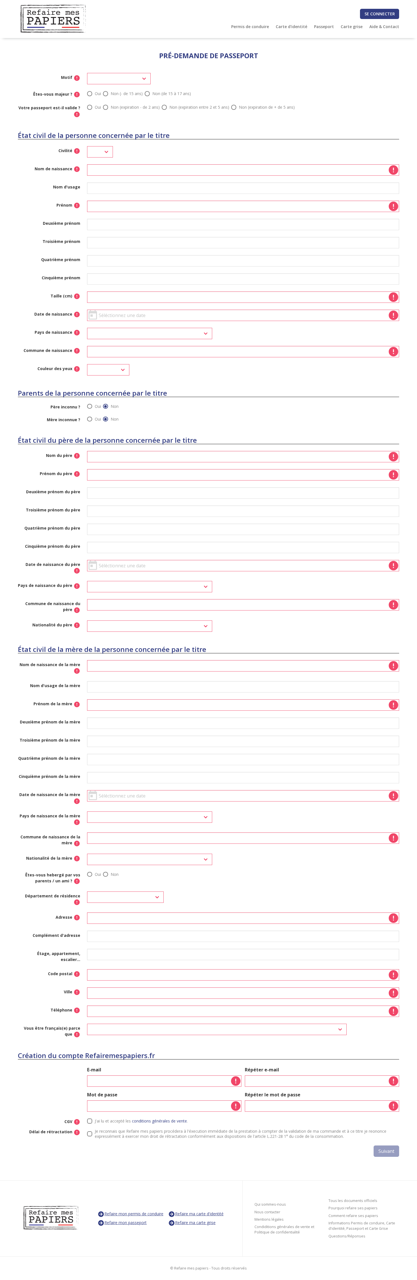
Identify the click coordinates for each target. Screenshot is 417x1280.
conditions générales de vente (159, 1121)
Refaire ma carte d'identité (199, 1213)
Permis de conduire (250, 26)
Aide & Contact (384, 26)
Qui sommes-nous (270, 1204)
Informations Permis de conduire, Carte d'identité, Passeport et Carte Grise (361, 1226)
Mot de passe (102, 1095)
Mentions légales (269, 1219)
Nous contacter (267, 1212)
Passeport (324, 26)
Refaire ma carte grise (195, 1222)
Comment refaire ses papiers (353, 1215)
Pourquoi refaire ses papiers (353, 1208)
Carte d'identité (291, 26)
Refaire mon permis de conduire (133, 1213)
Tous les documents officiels (352, 1200)
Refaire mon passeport (125, 1222)
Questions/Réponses (346, 1236)
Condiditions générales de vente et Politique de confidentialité (284, 1229)
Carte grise (352, 26)
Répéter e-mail (262, 1070)
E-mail (94, 1070)
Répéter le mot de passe (272, 1095)
